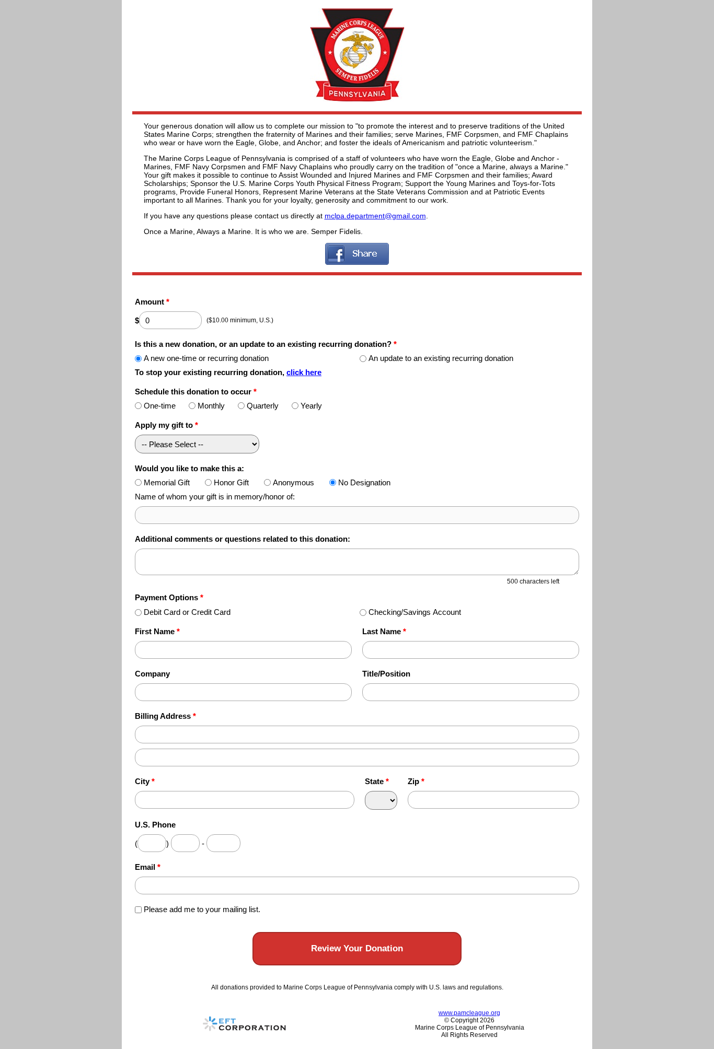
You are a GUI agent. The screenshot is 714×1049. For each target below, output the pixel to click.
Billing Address (165, 716)
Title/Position (386, 673)
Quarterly (263, 405)
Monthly (211, 405)
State (377, 781)
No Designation (364, 482)
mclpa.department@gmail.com (375, 216)
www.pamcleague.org (469, 1013)
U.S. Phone (155, 824)
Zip (416, 781)
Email (147, 866)
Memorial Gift (167, 482)
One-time (160, 405)
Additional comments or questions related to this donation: (242, 538)
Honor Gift (231, 482)
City (145, 781)
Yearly (311, 405)
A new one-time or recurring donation (206, 358)
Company (152, 673)
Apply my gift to (166, 425)
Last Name (384, 631)
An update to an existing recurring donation (440, 358)
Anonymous (293, 482)
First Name (157, 631)
